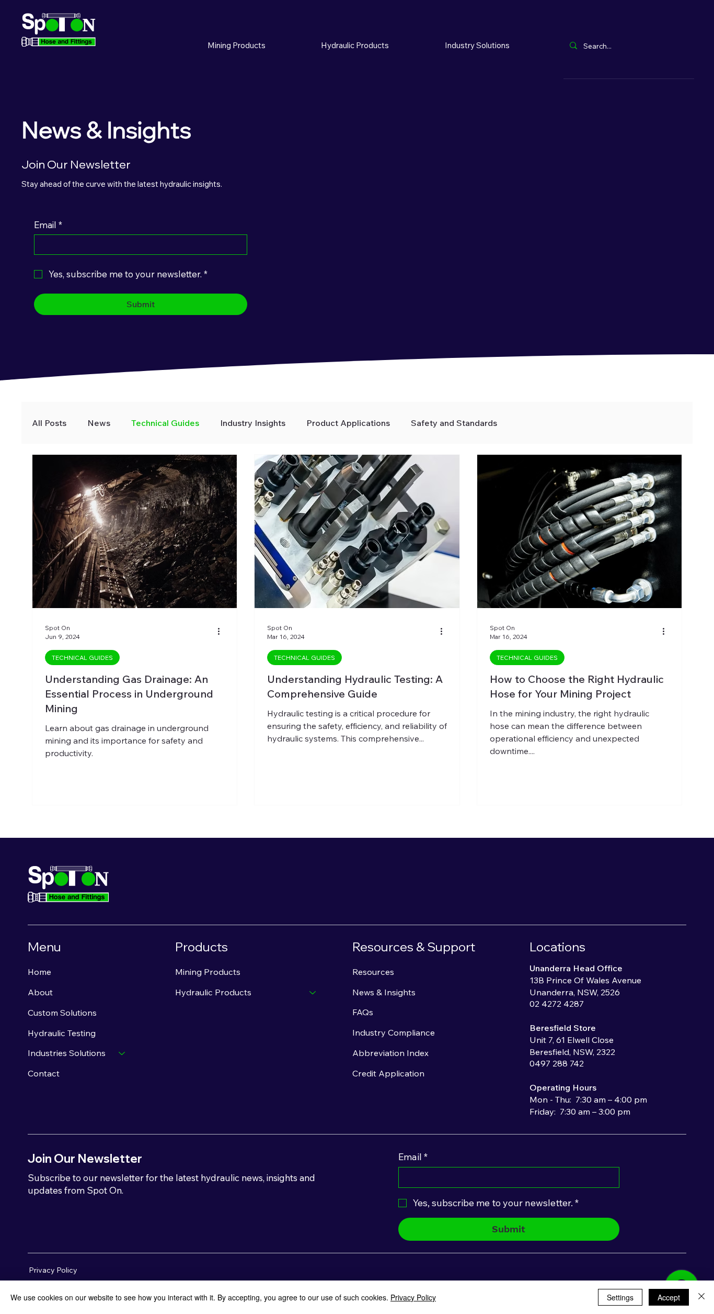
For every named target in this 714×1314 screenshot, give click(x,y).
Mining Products (207, 972)
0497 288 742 (556, 1063)
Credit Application (388, 1073)
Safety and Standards (454, 423)
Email (48, 224)
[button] (355, 45)
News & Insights (384, 992)
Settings (620, 1297)
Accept (669, 1297)
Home (39, 972)
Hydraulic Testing (62, 1033)
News (98, 423)
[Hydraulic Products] (313, 992)
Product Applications (348, 423)
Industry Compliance (393, 1032)
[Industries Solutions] (122, 1053)
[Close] (701, 1297)
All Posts (49, 423)
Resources (373, 972)
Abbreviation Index (390, 1053)
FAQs (362, 1012)
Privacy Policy (53, 1270)
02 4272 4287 (556, 1003)
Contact (44, 1073)
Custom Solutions (62, 1012)
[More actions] (222, 631)
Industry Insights (252, 423)
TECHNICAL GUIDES (82, 657)
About (40, 992)
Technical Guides (165, 423)
